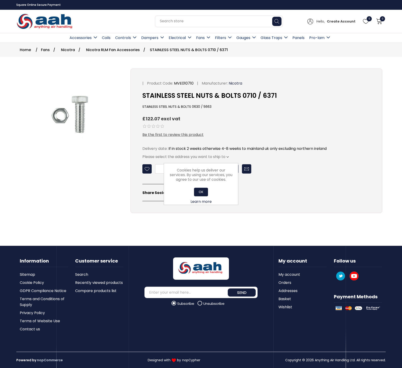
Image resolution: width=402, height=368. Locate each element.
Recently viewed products (99, 282)
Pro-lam (317, 37)
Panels (298, 37)
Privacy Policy (32, 312)
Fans (200, 37)
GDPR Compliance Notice (43, 290)
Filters (220, 37)
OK (201, 192)
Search (81, 274)
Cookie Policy (32, 282)
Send (241, 292)
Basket (284, 299)
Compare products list (96, 290)
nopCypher (191, 360)
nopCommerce (50, 360)
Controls (123, 37)
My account (289, 274)
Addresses (288, 290)
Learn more (201, 201)
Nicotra (235, 83)
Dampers (149, 37)
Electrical (177, 37)
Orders (284, 282)
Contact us (30, 329)
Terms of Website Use (40, 321)
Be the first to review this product (173, 134)
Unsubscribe (213, 303)
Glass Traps (271, 37)
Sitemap (27, 274)
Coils (106, 37)
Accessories (81, 37)
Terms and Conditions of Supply (42, 301)
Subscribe (186, 303)
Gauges (243, 37)
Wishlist (285, 307)
